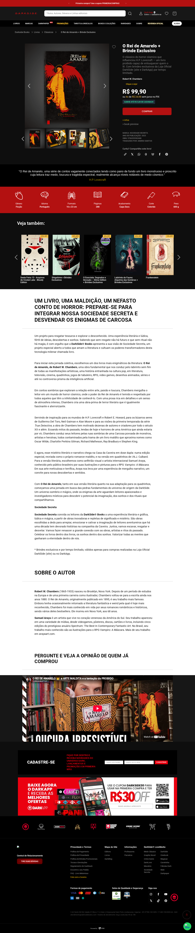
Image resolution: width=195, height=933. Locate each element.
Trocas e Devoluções (78, 862)
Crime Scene (149, 859)
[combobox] (88, 13)
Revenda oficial (155, 23)
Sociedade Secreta (148, 871)
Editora (108, 852)
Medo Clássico (150, 852)
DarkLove (148, 862)
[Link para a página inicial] (23, 32)
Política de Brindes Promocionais (83, 859)
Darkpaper (165, 873)
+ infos (126, 120)
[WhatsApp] (187, 926)
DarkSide (164, 852)
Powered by (93, 928)
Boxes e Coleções (106, 23)
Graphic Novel (149, 855)
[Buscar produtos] (130, 13)
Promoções (62, 23)
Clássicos (48, 32)
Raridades (126, 23)
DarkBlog (108, 859)
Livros (16, 23)
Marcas (29, 23)
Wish (162, 870)
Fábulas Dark (166, 866)
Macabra (147, 866)
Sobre (139, 23)
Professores (129, 852)
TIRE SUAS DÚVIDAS (29, 861)
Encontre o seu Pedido (79, 870)
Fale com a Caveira (78, 877)
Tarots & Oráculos (83, 23)
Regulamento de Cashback (81, 866)
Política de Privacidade (79, 855)
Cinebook (164, 855)
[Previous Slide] (69, 3)
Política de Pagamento (79, 852)
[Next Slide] (126, 3)
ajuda (177, 23)
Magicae (164, 859)
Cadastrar (161, 762)
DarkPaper (43, 23)
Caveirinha (165, 862)
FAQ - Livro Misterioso (79, 873)
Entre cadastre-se (152, 14)
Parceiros (128, 855)
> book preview (130, 124)
